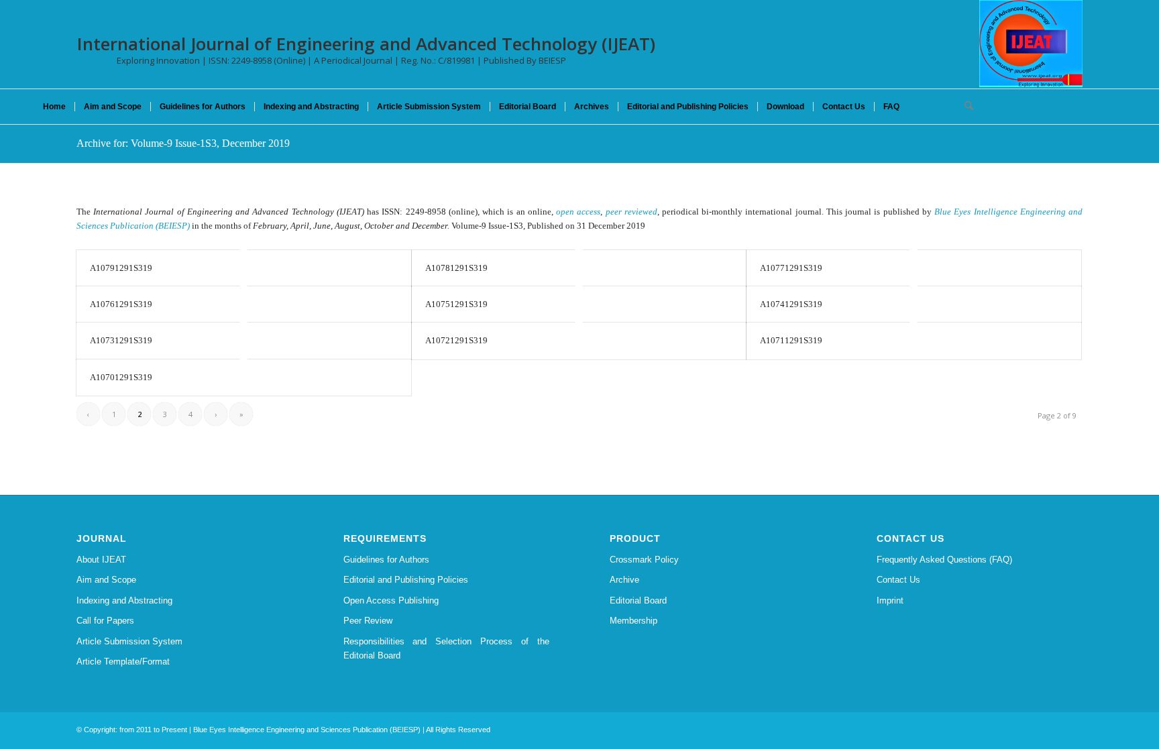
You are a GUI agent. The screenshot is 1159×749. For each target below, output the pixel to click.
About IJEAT (101, 560)
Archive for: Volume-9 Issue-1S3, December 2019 (183, 143)
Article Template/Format (123, 661)
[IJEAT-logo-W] (1031, 43)
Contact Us (898, 580)
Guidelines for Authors (386, 560)
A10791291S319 (121, 268)
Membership (633, 621)
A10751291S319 (456, 304)
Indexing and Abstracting (124, 600)
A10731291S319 (121, 340)
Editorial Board (638, 600)
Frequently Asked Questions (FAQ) (944, 560)
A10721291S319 (456, 340)
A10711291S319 (791, 340)
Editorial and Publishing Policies (405, 580)
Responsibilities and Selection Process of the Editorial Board (446, 648)
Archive (624, 580)
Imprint (890, 600)
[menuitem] (54, 106)
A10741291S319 (791, 304)
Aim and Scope (106, 580)
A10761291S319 (121, 304)
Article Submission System (129, 641)
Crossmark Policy (644, 560)
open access (578, 212)
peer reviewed (631, 212)
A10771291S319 (791, 268)
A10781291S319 (456, 268)
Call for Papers (105, 621)
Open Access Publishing (391, 600)
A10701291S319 (121, 377)
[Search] (964, 106)
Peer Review (367, 621)
